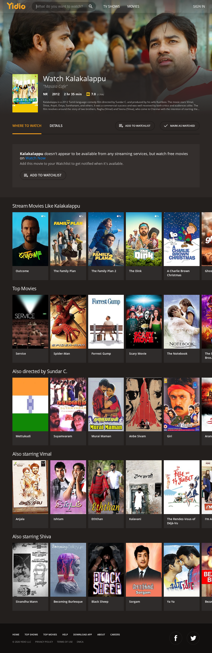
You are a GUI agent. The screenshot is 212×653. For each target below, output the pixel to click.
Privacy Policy (44, 641)
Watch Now (35, 157)
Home (15, 634)
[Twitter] (193, 638)
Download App (82, 634)
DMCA (80, 641)
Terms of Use (65, 641)
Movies (133, 6)
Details (56, 125)
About (101, 634)
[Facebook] (175, 638)
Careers (115, 634)
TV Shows (111, 6)
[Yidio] (16, 6)
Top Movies (50, 634)
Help (65, 634)
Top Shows (31, 634)
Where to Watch (26, 125)
